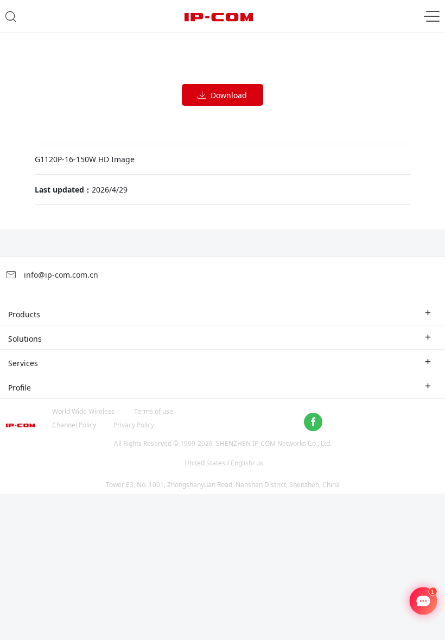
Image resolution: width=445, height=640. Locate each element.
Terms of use (153, 411)
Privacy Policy (133, 425)
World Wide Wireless (83, 411)
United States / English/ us (224, 463)
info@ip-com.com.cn (60, 275)
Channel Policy (74, 425)
